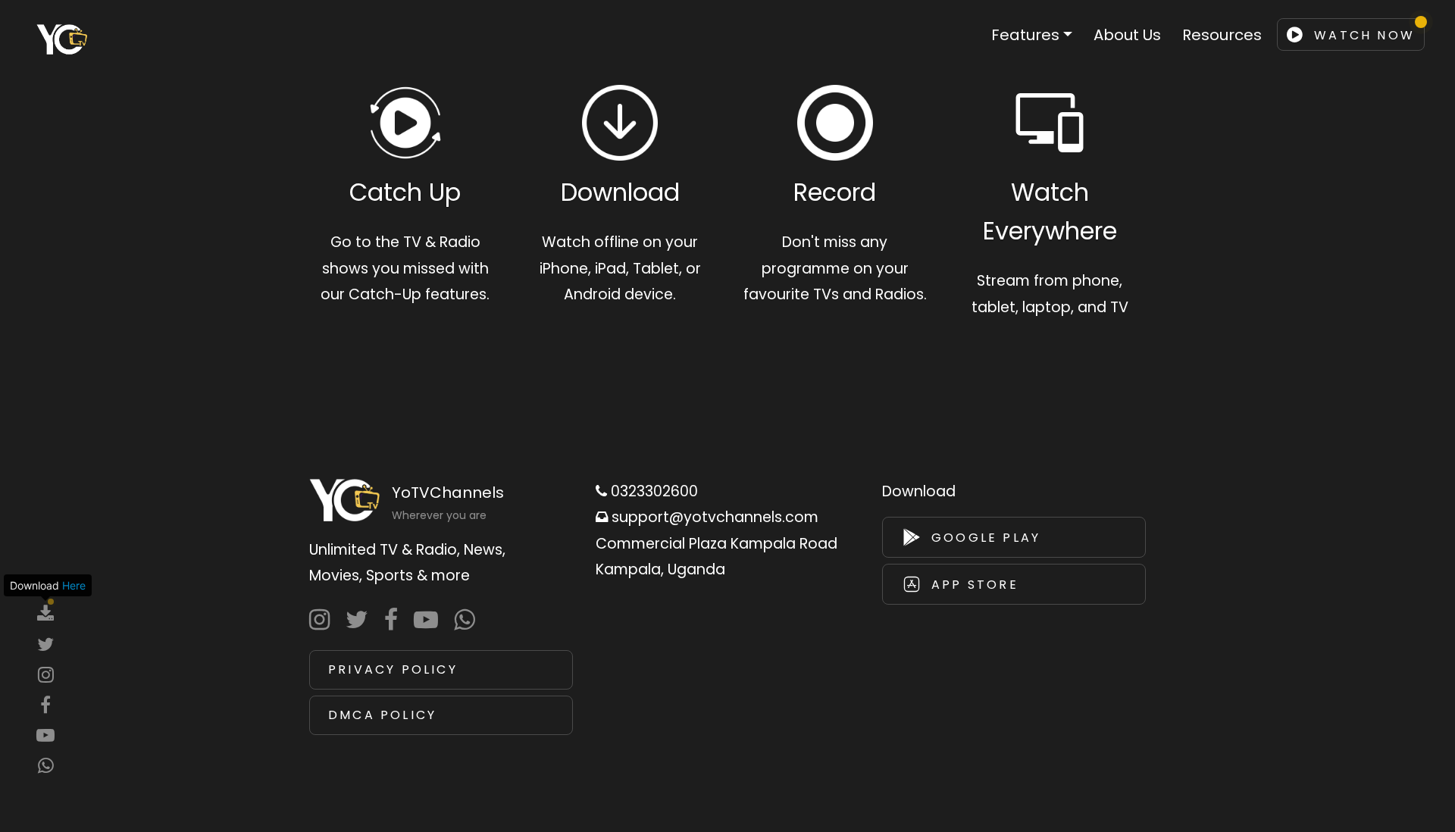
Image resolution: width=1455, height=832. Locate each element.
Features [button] (1025, 34)
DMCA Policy (382, 715)
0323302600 (652, 491)
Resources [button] (1222, 34)
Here (74, 585)
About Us (1127, 34)
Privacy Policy (393, 669)
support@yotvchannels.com (713, 517)
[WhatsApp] (467, 620)
